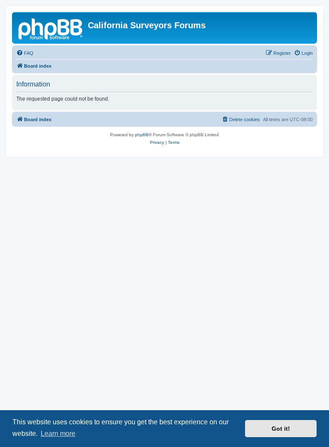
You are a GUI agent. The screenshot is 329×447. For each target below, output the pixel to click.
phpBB (142, 134)
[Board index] (51, 28)
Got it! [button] (281, 428)
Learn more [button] (58, 433)
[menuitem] (24, 53)
